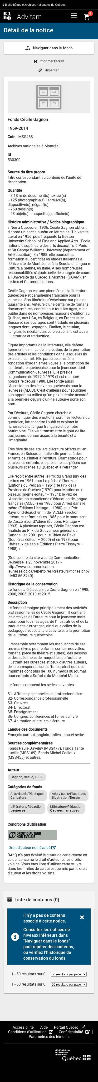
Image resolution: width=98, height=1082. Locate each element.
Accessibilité (23, 1027)
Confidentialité (76, 1032)
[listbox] (49, 777)
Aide (44, 1027)
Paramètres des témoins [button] (49, 1036)
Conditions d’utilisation (32, 1032)
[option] (27, 777)
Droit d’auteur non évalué (29, 847)
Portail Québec (71, 1027)
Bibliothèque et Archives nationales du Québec (34, 4)
